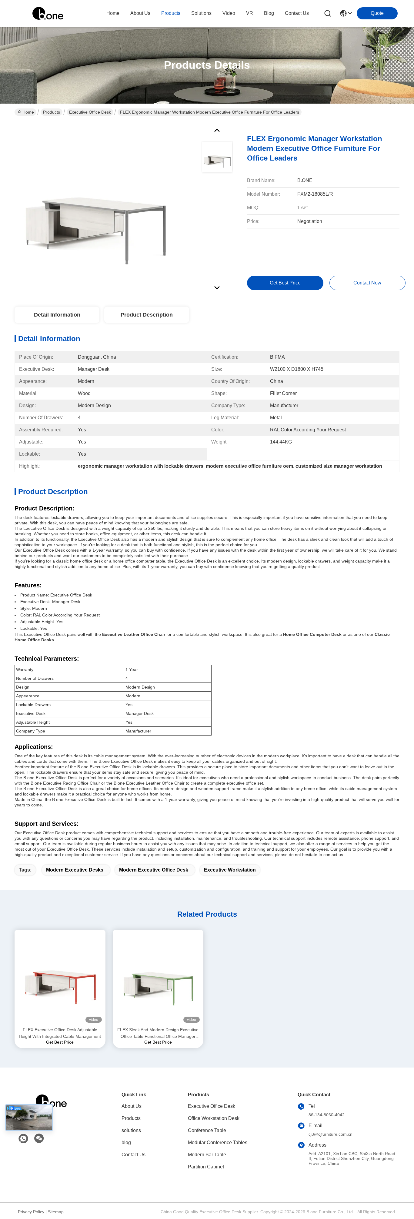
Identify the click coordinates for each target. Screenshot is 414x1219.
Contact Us (133, 1154)
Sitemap (56, 1211)
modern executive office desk (153, 869)
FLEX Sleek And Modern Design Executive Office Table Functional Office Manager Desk (158, 1033)
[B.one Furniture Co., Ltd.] (48, 13)
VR (249, 13)
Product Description (147, 315)
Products (51, 112)
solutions (201, 13)
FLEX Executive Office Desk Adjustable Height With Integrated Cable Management (60, 1033)
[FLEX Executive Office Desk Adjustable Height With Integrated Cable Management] (60, 978)
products (170, 13)
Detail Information (57, 315)
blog (269, 13)
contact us (297, 13)
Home (112, 13)
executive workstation (230, 869)
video (228, 13)
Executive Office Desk (90, 112)
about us (140, 13)
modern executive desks (74, 869)
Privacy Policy (31, 1211)
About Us (132, 1106)
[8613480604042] (23, 1138)
